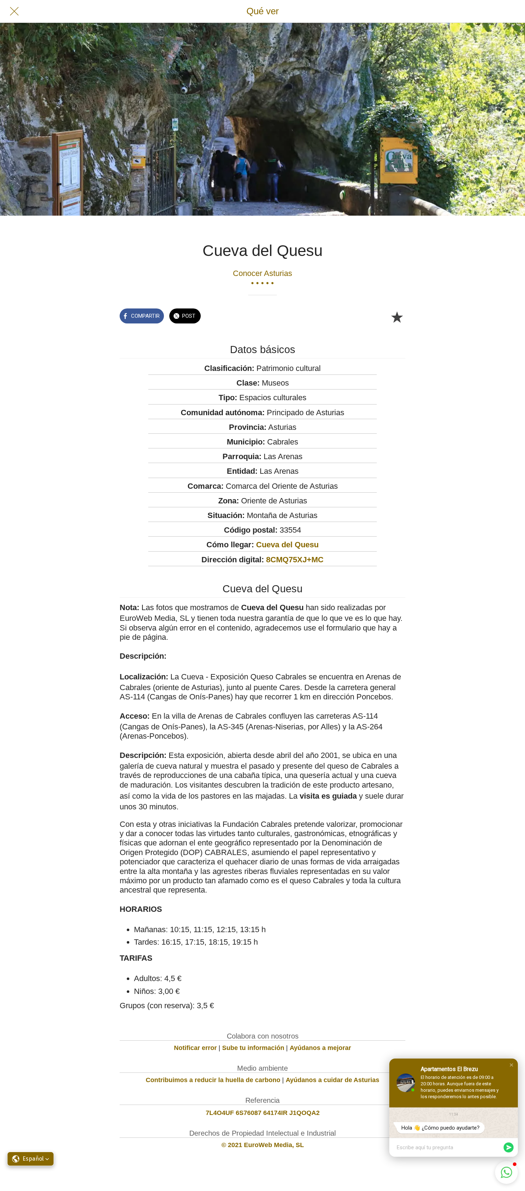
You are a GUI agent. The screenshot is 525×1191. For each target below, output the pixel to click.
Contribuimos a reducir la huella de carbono (213, 1080)
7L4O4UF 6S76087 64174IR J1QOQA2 (263, 1112)
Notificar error (195, 1047)
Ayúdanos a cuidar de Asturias (332, 1080)
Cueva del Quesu (287, 544)
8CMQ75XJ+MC (295, 559)
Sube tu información (253, 1047)
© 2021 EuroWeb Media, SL (262, 1145)
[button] (511, 1065)
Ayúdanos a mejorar (320, 1047)
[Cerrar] (14, 11)
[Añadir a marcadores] (396, 316)
